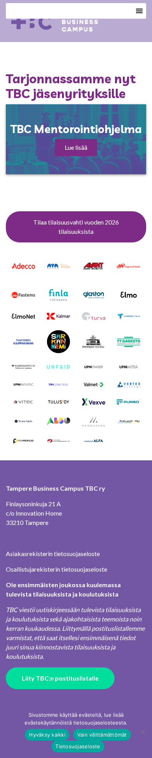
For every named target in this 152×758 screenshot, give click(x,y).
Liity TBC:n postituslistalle (60, 678)
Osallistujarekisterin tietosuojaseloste (56, 569)
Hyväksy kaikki (47, 735)
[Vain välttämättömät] (142, 731)
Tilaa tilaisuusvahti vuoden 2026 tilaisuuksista (76, 226)
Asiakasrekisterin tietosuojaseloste (53, 553)
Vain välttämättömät (102, 735)
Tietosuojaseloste (77, 746)
